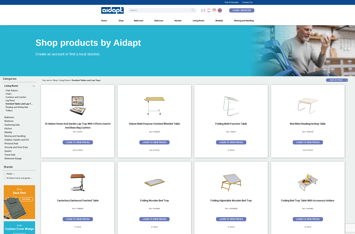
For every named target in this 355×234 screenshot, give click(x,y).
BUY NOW (26, 199)
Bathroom (138, 21)
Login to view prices (78, 142)
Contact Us (247, 2)
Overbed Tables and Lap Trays (86, 80)
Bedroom (158, 21)
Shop (121, 21)
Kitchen (178, 21)
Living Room (198, 21)
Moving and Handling (244, 21)
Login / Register (242, 10)
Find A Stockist (232, 2)
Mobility (219, 21)
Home (104, 21)
